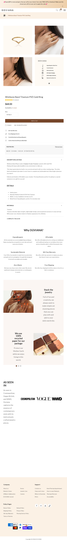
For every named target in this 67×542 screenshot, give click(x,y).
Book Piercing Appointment (54, 488)
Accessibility (50, 497)
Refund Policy (20, 508)
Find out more (58, 146)
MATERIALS (10, 205)
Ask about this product (21, 125)
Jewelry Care (23, 491)
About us (5, 488)
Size (6, 111)
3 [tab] (20, 366)
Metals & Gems (7, 491)
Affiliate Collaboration (9, 494)
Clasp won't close (39, 491)
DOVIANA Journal (8, 497)
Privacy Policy (20, 510)
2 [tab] (18, 366)
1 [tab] (16, 366)
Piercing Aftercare (52, 494)
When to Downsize (40, 494)
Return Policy (7, 508)
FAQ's (36, 497)
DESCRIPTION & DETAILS (14, 159)
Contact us (38, 488)
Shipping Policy (7, 510)
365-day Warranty (8, 513)
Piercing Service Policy (23, 513)
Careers (22, 494)
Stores (22, 488)
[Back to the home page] (4, 15)
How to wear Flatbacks (53, 491)
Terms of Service (8, 516)
